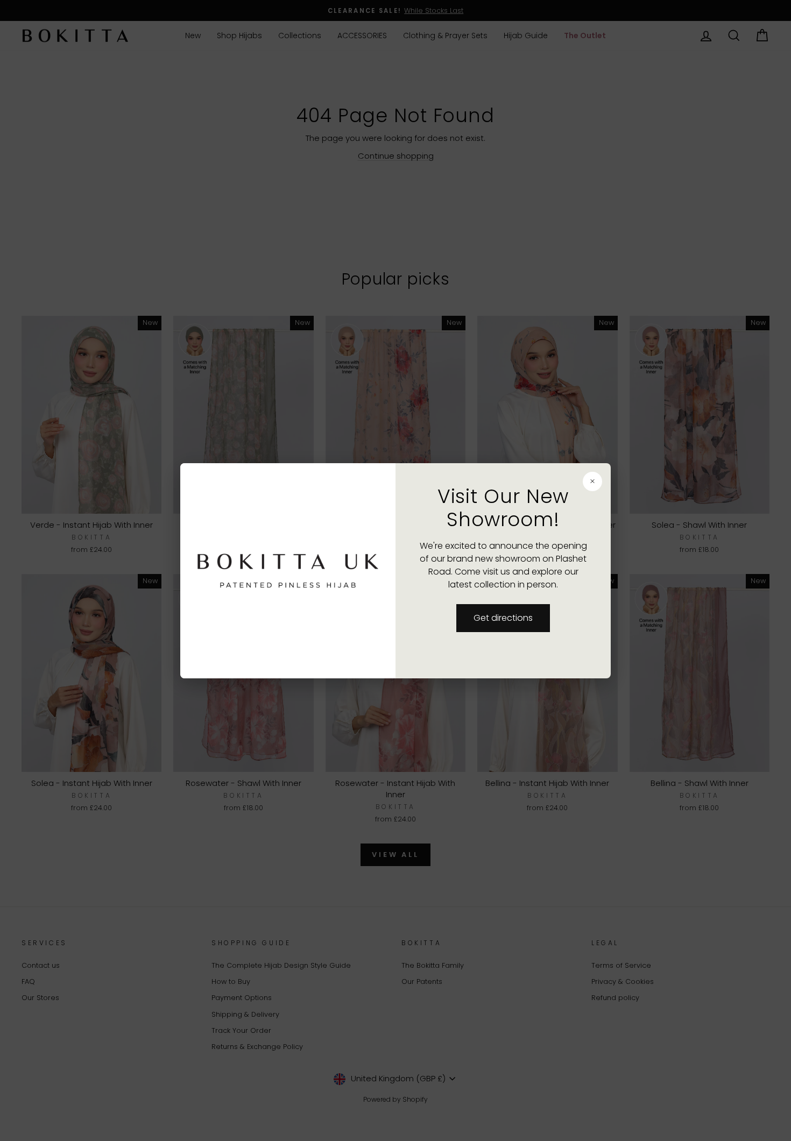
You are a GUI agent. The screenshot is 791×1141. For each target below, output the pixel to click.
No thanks (319, 600)
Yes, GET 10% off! (319, 641)
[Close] (541, 480)
